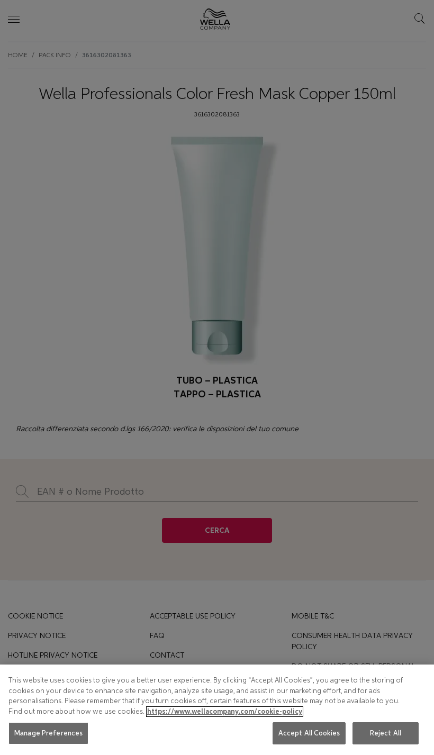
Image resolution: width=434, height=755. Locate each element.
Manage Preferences (48, 733)
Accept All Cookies (309, 733)
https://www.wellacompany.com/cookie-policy (224, 711)
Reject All (385, 733)
